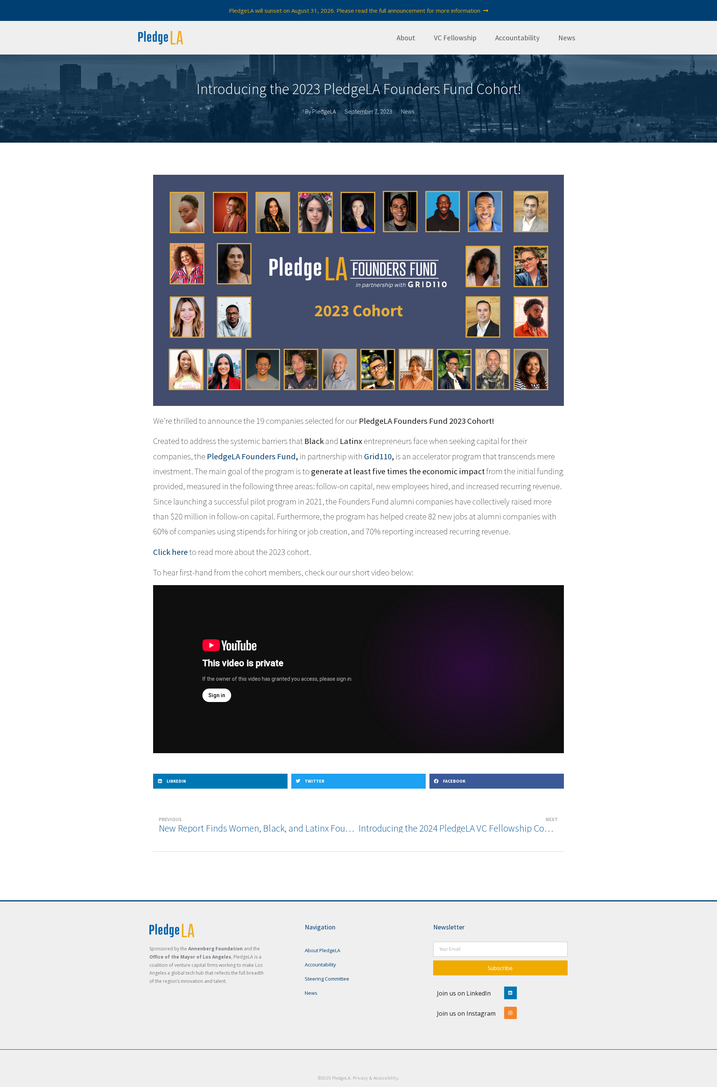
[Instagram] (510, 1013)
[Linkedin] (510, 993)
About (406, 37)
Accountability (517, 37)
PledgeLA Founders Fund (251, 456)
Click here (170, 552)
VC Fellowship (455, 37)
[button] (220, 781)
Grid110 (378, 456)
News (566, 37)
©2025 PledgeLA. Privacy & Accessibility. (359, 1078)
